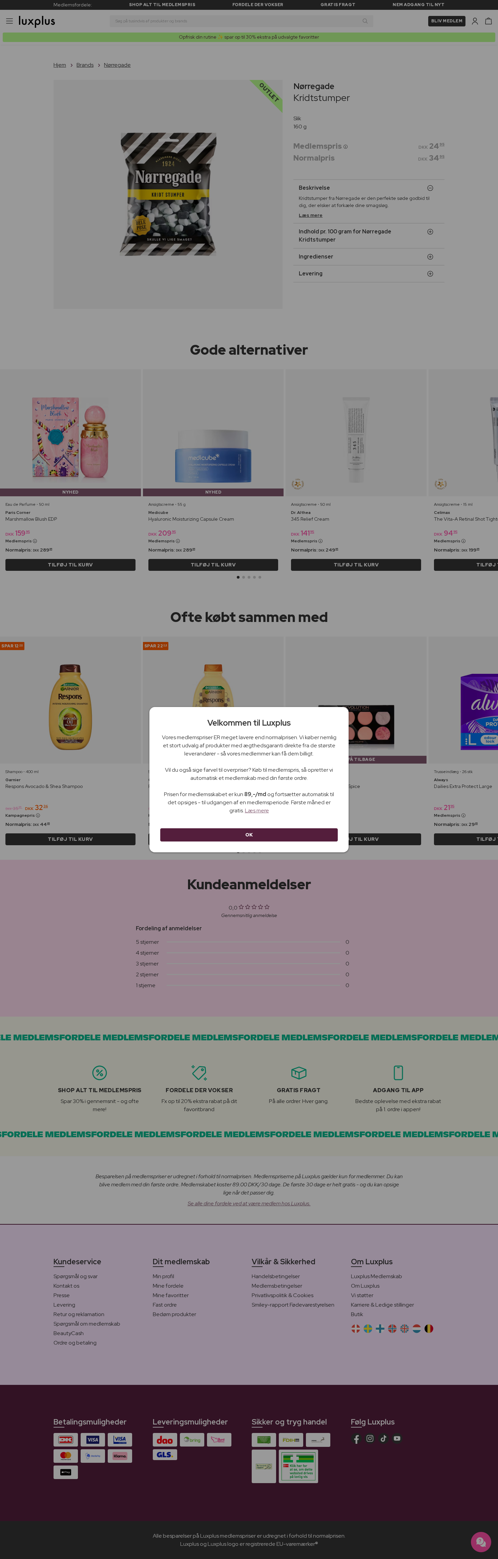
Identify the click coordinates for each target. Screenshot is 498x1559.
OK (249, 835)
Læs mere (257, 810)
